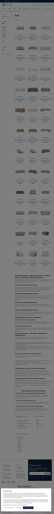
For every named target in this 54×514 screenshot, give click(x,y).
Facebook (30, 502)
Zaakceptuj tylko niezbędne (9, 507)
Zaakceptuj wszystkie (28, 507)
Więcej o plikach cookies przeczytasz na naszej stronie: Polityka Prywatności (15, 504)
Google (27, 502)
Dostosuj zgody (18, 507)
